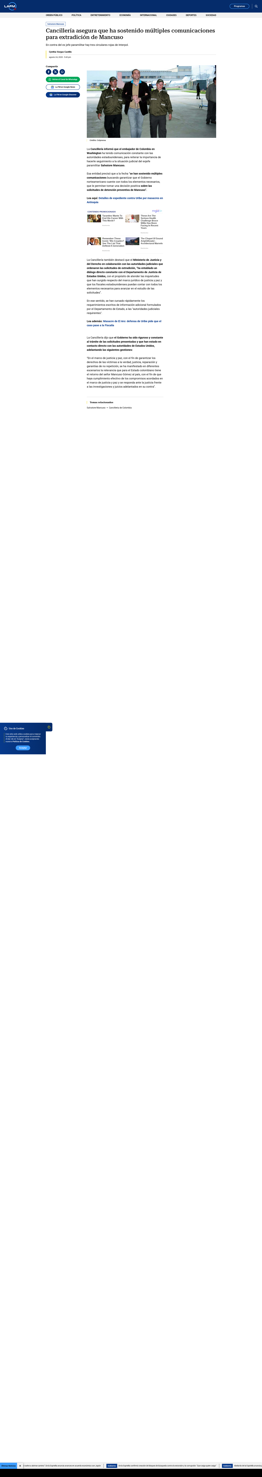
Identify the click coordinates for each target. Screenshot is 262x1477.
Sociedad (211, 15)
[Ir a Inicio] (10, 6)
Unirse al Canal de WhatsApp (64, 79)
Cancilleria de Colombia (120, 407)
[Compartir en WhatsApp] (62, 72)
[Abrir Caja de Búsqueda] (256, 6)
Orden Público (54, 15)
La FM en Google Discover (65, 95)
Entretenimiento (100, 15)
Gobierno (62, 1466)
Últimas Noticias (8, 1466)
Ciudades (171, 15)
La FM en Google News (65, 87)
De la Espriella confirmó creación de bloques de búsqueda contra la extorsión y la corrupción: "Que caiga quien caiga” (118, 1466)
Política (76, 15)
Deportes (191, 15)
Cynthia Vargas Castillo (60, 52)
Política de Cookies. (21, 741)
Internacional (148, 15)
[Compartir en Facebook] (48, 72)
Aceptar (23, 748)
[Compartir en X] (55, 72)
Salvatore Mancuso (96, 407)
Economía (125, 15)
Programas (239, 6)
